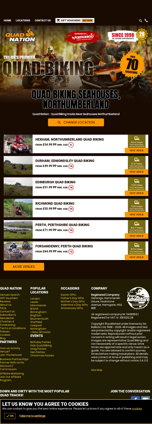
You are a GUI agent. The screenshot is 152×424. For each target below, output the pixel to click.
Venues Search (10, 295)
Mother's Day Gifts (73, 301)
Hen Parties (37, 352)
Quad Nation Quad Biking (51, 36)
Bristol (34, 309)
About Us (5, 305)
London (35, 298)
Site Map (96, 370)
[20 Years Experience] (128, 37)
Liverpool (36, 325)
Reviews (5, 301)
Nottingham (38, 329)
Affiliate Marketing (12, 377)
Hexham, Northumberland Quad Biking (69, 139)
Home (7, 20)
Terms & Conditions (13, 328)
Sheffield (36, 322)
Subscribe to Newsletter (8, 316)
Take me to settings (32, 416)
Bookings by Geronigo (83, 37)
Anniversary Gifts (72, 308)
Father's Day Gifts (72, 298)
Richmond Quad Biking (54, 203)
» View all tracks (40, 332)
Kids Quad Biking (41, 345)
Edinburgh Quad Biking (55, 182)
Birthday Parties (40, 342)
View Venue (136, 150)
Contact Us (43, 20)
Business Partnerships (14, 364)
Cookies (5, 335)
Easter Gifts (68, 295)
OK (10, 416)
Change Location (76, 122)
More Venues (24, 266)
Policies (5, 331)
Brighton (35, 315)
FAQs (3, 308)
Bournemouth (39, 319)
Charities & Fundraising (7, 323)
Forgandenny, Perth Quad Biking (64, 246)
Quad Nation (40, 114)
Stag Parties (38, 349)
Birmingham (38, 312)
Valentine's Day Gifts (74, 305)
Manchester (38, 305)
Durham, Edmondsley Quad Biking (64, 161)
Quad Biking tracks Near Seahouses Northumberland (85, 114)
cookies (137, 408)
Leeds (34, 302)
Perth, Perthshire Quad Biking (62, 225)
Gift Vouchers (9, 298)
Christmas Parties (42, 355)
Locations (23, 20)
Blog (3, 338)
